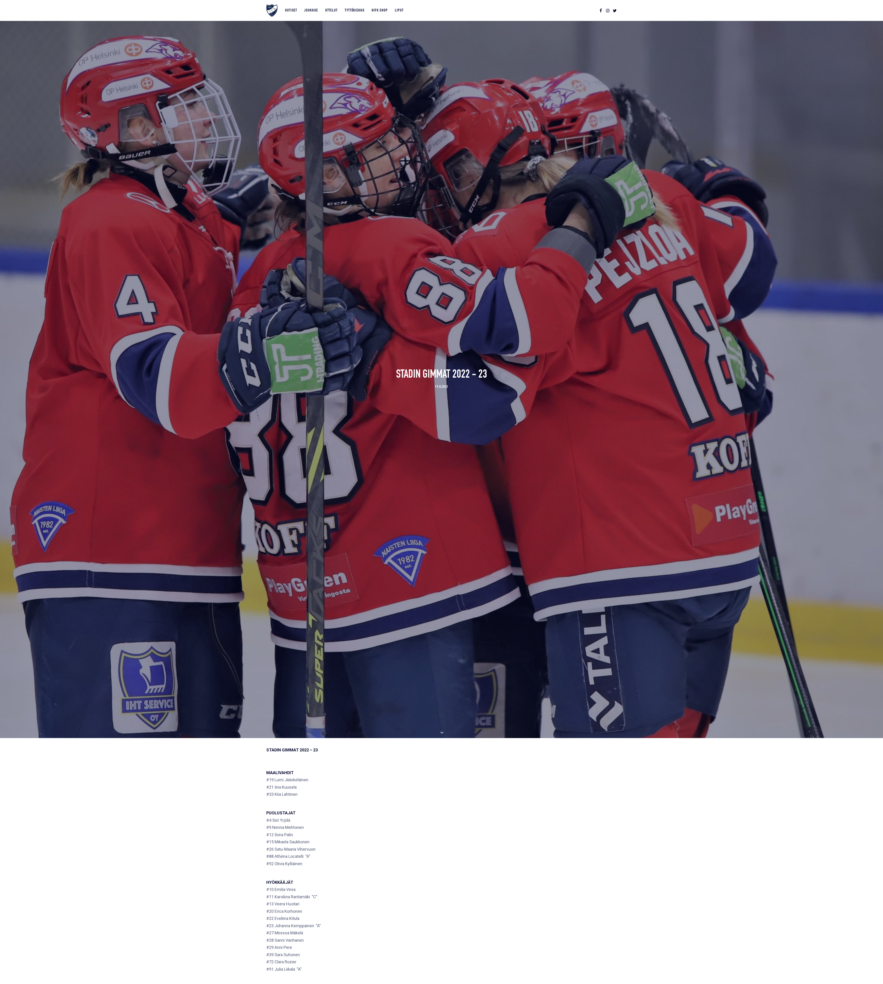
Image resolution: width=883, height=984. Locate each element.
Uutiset (291, 11)
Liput (399, 11)
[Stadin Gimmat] (272, 10)
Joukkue (311, 11)
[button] (601, 10)
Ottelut (331, 11)
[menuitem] (291, 10)
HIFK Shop (380, 11)
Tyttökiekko (354, 11)
